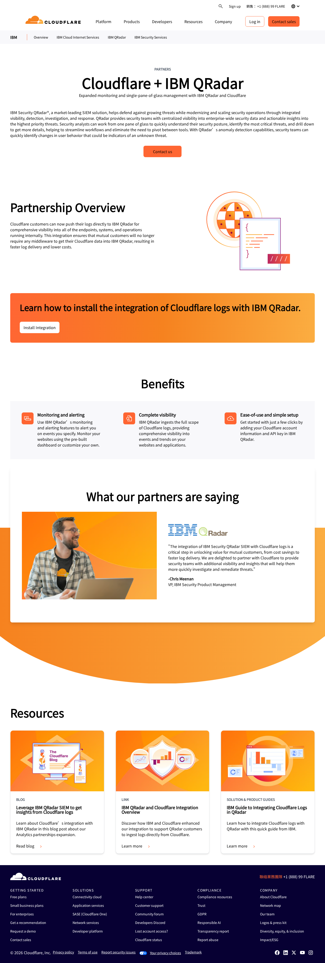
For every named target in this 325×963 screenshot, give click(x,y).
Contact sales (284, 21)
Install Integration (40, 327)
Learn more (132, 846)
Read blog (25, 846)
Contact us (162, 151)
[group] (162, 544)
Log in (254, 21)
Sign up (235, 6)
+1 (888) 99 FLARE (299, 876)
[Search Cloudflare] (220, 6)
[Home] (53, 21)
